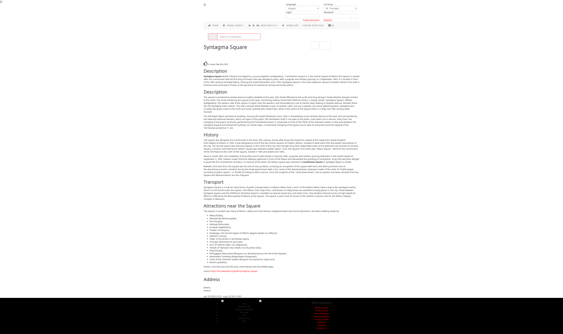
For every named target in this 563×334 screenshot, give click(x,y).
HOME (215, 25)
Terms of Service (321, 316)
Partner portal (321, 307)
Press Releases (321, 313)
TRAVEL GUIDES (235, 25)
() (332, 25)
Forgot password (311, 20)
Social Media (321, 310)
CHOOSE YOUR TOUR (313, 25)
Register (328, 20)
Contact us (321, 328)
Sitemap (322, 325)
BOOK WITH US (268, 25)
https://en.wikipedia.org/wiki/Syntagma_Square (234, 271)
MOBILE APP (292, 25)
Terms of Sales (321, 319)
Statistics (321, 322)
